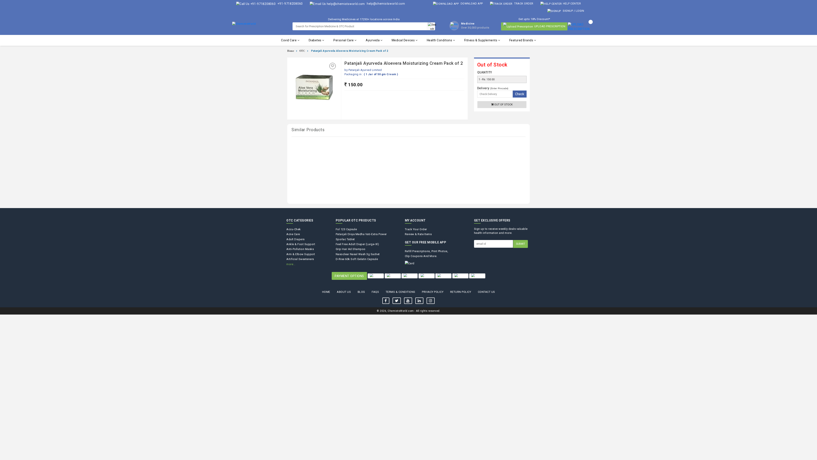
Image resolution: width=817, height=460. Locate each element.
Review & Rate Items (418, 234)
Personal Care (343, 40)
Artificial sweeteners (300, 259)
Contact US (486, 291)
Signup (568, 10)
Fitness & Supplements (481, 40)
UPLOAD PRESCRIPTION (550, 26)
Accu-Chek (293, 229)
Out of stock (503, 104)
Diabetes (315, 40)
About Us (344, 291)
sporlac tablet (345, 239)
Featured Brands (521, 40)
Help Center (572, 3)
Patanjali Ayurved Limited (365, 70)
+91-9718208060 (290, 3)
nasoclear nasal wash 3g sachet (358, 254)
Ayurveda (373, 40)
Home (290, 50)
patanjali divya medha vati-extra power (361, 234)
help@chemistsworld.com (385, 3)
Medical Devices (404, 40)
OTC (302, 50)
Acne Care (293, 234)
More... (291, 264)
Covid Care (289, 40)
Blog (361, 291)
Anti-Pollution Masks (300, 249)
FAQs (375, 291)
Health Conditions (440, 40)
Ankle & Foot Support (300, 244)
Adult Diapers (295, 239)
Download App (471, 3)
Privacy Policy (432, 291)
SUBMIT (520, 243)
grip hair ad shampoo (351, 249)
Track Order (523, 3)
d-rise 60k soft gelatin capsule (357, 259)
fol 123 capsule (346, 229)
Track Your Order (416, 229)
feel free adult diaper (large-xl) (357, 244)
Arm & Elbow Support (300, 254)
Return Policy (460, 291)
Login (580, 10)
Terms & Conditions (400, 291)
